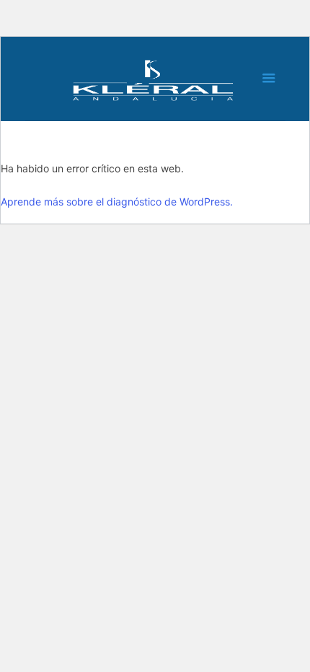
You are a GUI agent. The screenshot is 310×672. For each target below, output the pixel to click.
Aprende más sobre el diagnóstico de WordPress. (117, 201)
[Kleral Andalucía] (155, 82)
